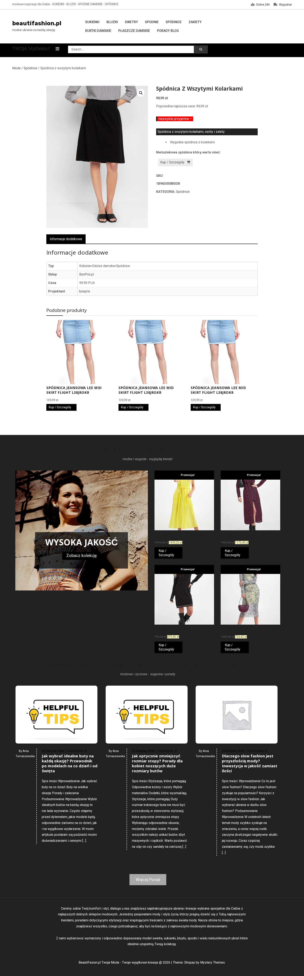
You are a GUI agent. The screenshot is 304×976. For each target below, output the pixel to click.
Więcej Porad (148, 879)
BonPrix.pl (86, 274)
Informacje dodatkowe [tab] (66, 239)
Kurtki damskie (98, 31)
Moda (16, 68)
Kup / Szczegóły (172, 162)
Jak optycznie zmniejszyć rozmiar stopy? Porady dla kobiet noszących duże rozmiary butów (157, 764)
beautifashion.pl (36, 23)
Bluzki (112, 22)
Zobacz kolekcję (81, 555)
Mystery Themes (212, 962)
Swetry (131, 22)
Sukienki (92, 22)
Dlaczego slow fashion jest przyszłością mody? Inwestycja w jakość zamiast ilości (249, 764)
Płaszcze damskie (134, 31)
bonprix (84, 291)
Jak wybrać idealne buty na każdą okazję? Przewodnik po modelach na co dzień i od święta (69, 764)
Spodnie (152, 22)
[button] (141, 93)
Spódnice (174, 22)
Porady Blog (168, 31)
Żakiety (195, 22)
